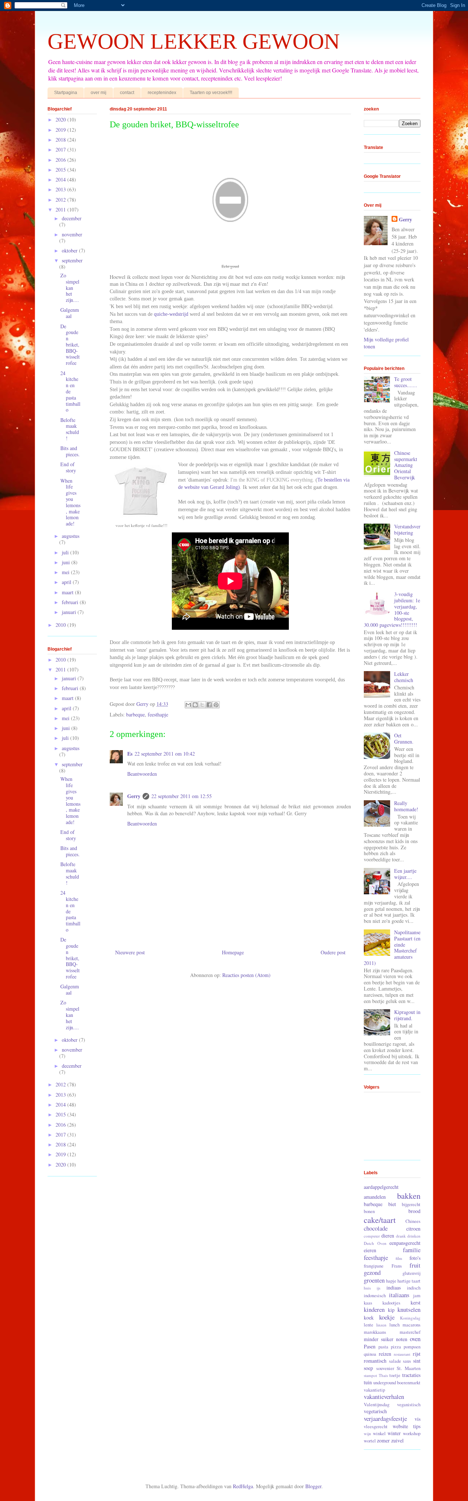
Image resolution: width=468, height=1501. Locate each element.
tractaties (411, 1374)
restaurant (402, 1354)
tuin (368, 1382)
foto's (415, 1257)
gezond (372, 1272)
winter (394, 1433)
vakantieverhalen (384, 1396)
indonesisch (375, 1295)
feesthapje (158, 714)
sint (416, 1360)
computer (372, 1236)
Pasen (369, 1346)
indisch (413, 1288)
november (72, 234)
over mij (98, 92)
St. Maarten (408, 1368)
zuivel (397, 1440)
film (399, 1258)
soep (368, 1368)
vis (417, 1418)
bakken (408, 1195)
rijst (416, 1353)
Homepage (233, 952)
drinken (413, 1236)
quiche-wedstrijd (171, 314)
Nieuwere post (130, 952)
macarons (411, 1325)
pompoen (412, 1347)
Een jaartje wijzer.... (405, 873)
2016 (61, 159)
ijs (378, 1288)
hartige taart (408, 1281)
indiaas (393, 1287)
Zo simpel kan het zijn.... (69, 287)
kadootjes (391, 1303)
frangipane (374, 1266)
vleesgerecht (376, 1426)
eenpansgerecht (404, 1242)
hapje (391, 1281)
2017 (61, 149)
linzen (381, 1325)
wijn (367, 1433)
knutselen (408, 1309)
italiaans (399, 1295)
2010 (61, 624)
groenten (374, 1280)
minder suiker (378, 1339)
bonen (369, 1211)
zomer (383, 1440)
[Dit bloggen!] (195, 704)
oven (415, 1339)
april (67, 582)
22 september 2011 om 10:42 (165, 753)
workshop (411, 1433)
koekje (387, 1317)
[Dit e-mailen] (188, 704)
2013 (61, 189)
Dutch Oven (375, 1243)
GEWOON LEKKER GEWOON (194, 41)
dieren (387, 1235)
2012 (61, 199)
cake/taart (380, 1219)
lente (368, 1325)
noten (401, 1339)
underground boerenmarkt (396, 1383)
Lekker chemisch (403, 677)
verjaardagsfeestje (385, 1418)
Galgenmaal (69, 312)
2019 (61, 129)
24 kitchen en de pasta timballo (70, 391)
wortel (370, 1441)
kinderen (374, 1309)
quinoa (370, 1354)
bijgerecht (411, 1204)
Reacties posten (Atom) (246, 975)
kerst (415, 1302)
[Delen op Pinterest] (216, 704)
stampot (370, 1375)
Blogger (313, 1486)
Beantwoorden (142, 773)
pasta (383, 1347)
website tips (407, 1426)
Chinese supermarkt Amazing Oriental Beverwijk (405, 465)
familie (411, 1250)
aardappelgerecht (381, 1186)
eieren (370, 1250)
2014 (61, 179)
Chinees (412, 1221)
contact (127, 92)
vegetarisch (375, 1411)
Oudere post (333, 952)
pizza (396, 1347)
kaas (368, 1303)
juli (66, 552)
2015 (61, 169)
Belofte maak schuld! (69, 429)
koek (369, 1317)
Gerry (133, 796)
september (72, 260)
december (72, 218)
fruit (415, 1265)
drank (401, 1236)
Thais (383, 1375)
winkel (379, 1433)
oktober (70, 250)
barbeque (135, 714)
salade (395, 1361)
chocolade (376, 1228)
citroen (413, 1228)
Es (129, 753)
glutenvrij (411, 1273)
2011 (61, 209)
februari (71, 602)
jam (416, 1295)
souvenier (385, 1368)
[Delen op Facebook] (209, 704)
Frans (397, 1266)
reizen (385, 1353)
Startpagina (65, 92)
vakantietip (374, 1390)
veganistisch (408, 1404)
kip (391, 1309)
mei (66, 572)
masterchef (410, 1332)
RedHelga (243, 1486)
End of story (68, 467)
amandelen (375, 1196)
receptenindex (162, 92)
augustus (70, 535)
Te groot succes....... (405, 382)
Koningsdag (410, 1318)
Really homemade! (406, 806)
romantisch (375, 1360)
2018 (61, 139)
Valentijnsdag (376, 1404)
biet (392, 1204)
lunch (394, 1325)
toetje (394, 1375)
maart (68, 592)
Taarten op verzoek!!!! (211, 92)
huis (367, 1288)
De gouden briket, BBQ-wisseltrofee (70, 345)
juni (66, 562)
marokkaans (375, 1332)
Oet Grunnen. (404, 738)
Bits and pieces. (70, 451)
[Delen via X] (202, 704)
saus (407, 1361)
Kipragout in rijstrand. (407, 1015)
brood (414, 1211)
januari (70, 612)
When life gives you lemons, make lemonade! (70, 502)
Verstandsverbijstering (407, 529)
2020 (61, 119)
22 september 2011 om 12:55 (181, 796)
